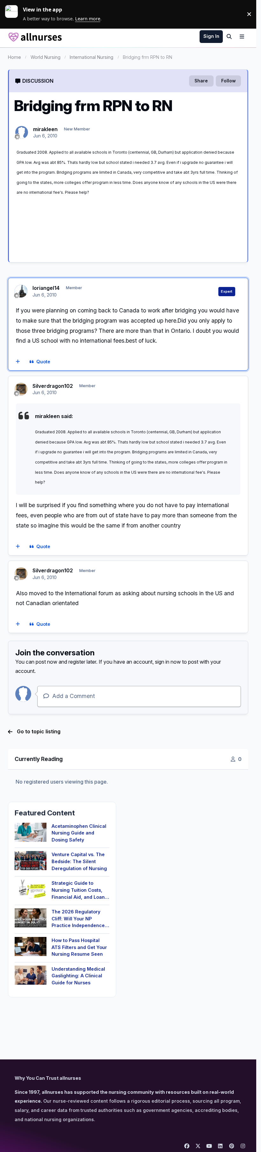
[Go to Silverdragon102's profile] (21, 389)
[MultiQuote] (18, 362)
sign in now (168, 662)
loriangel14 (46, 288)
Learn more (14, 13)
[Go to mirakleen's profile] (21, 132)
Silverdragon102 (52, 386)
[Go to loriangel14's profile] (21, 291)
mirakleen (45, 129)
